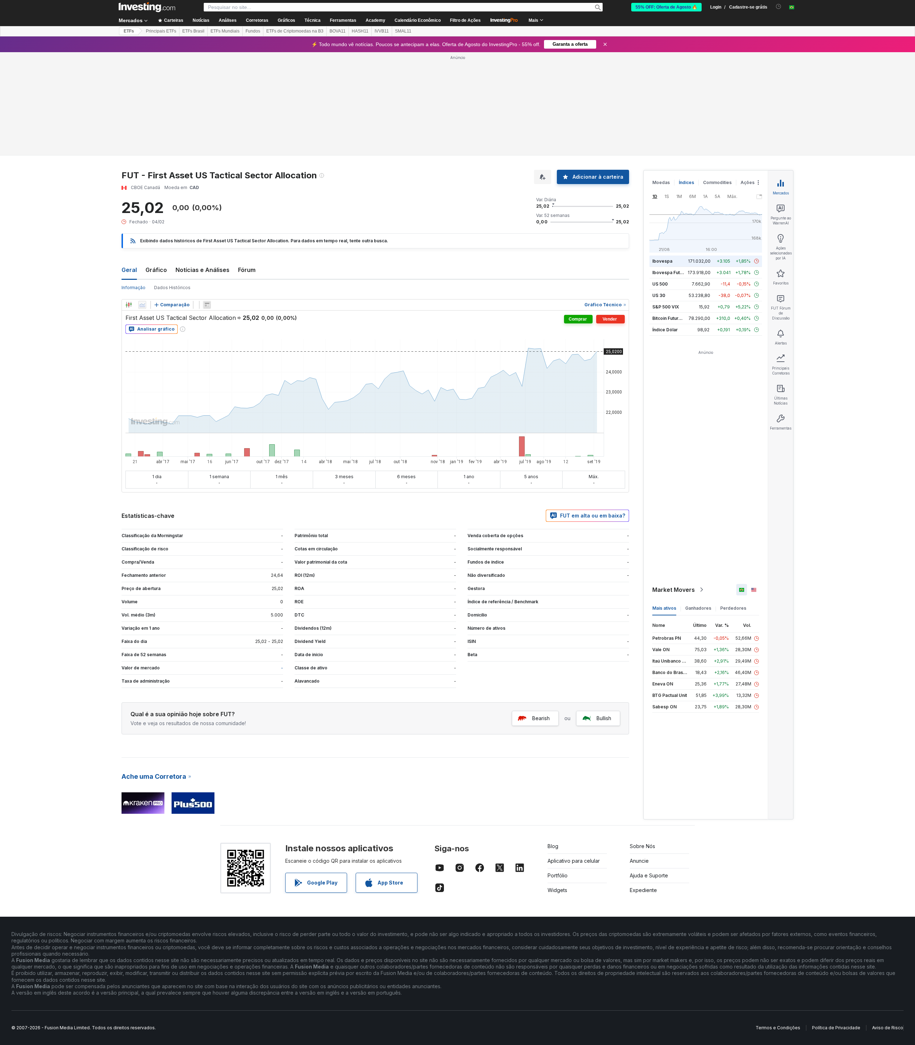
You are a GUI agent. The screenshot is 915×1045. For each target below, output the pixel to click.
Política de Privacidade (836, 1027)
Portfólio (558, 875)
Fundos (253, 31)
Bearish (541, 718)
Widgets (557, 890)
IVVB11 (382, 31)
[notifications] (779, 6)
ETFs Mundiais (225, 31)
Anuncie (639, 861)
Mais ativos (664, 608)
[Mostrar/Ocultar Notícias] (207, 305)
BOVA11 (338, 31)
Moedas (661, 182)
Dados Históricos (172, 287)
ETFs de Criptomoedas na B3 (294, 31)
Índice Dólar (665, 329)
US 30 (658, 295)
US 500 (660, 284)
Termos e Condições (778, 1027)
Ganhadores (698, 608)
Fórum (247, 269)
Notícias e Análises (202, 269)
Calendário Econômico (418, 20)
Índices (686, 182)
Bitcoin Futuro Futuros (675, 318)
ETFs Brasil (193, 31)
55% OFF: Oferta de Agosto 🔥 (666, 7)
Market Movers (673, 589)
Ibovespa (662, 261)
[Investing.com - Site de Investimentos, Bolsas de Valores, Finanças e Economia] (147, 7)
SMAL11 (403, 31)
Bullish (604, 718)
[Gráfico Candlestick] (129, 305)
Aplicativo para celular (574, 861)
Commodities (717, 182)
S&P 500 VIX (665, 306)
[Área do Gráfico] (142, 305)
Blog (553, 846)
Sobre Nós (642, 846)
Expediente (643, 890)
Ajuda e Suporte (649, 875)
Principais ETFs (161, 31)
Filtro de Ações (465, 20)
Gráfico (156, 269)
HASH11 (360, 31)
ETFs (129, 31)
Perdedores (733, 608)
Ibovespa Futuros (670, 272)
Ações (748, 182)
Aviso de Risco (887, 1027)
